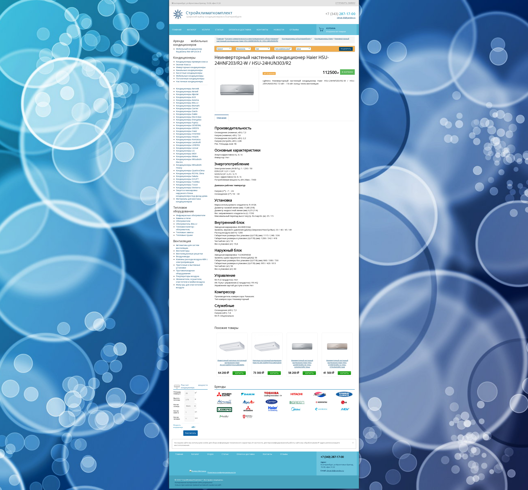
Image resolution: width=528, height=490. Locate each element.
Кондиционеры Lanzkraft (188, 142)
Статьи (219, 29)
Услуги (206, 29)
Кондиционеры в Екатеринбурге (296, 38)
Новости (279, 29)
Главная (177, 29)
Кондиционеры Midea (187, 156)
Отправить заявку (345, 3)
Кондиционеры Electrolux (188, 116)
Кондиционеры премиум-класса (192, 61)
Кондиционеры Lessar (187, 148)
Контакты (262, 29)
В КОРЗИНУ (347, 72)
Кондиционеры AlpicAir (187, 94)
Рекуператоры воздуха (187, 276)
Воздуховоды (183, 256)
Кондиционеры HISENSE (188, 133)
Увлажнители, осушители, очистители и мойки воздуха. (190, 280)
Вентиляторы (182, 250)
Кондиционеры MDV (186, 153)
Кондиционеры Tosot (187, 184)
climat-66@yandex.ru (346, 17)
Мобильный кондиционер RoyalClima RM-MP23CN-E (189, 50)
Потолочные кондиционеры (190, 78)
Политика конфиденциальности (221, 472)
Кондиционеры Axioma (187, 100)
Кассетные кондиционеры (189, 72)
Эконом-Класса (183, 64)
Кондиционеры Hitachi (187, 136)
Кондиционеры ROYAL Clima (190, 173)
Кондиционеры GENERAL (188, 125)
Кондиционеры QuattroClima (190, 170)
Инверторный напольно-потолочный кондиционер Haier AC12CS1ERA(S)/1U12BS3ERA (232, 363)
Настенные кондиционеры (189, 81)
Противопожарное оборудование (185, 272)
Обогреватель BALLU (186, 223)
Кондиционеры (184, 58)
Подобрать (346, 49)
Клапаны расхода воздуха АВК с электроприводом (192, 260)
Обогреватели (183, 221)
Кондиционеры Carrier (187, 108)
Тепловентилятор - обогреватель (185, 228)
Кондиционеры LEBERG (188, 145)
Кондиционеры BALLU (187, 102)
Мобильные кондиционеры (190, 75)
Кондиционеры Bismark (188, 105)
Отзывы (294, 29)
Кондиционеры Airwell (187, 91)
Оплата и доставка (240, 29)
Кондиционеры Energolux (188, 119)
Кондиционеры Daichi (186, 111)
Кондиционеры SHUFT (187, 179)
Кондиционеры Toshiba (188, 181)
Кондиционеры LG (185, 150)
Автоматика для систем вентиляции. (187, 246)
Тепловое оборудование (183, 209)
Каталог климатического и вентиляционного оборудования (251, 38)
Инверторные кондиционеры (191, 67)
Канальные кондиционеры (189, 70)
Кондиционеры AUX (186, 97)
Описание (221, 117)
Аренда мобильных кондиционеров (190, 43)
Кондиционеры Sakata (187, 176)
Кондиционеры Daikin (186, 114)
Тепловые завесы (184, 232)
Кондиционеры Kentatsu (188, 139)
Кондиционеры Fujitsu (187, 122)
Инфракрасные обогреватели (190, 215)
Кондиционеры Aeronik (187, 88)
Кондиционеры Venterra (188, 187)
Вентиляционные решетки (189, 253)
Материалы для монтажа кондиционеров (188, 200)
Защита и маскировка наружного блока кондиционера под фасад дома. (192, 193)
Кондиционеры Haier (186, 131)
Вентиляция (182, 241)
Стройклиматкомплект (177, 15)
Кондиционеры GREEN (187, 128)
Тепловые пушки (184, 235)
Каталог (191, 29)
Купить (239, 373)
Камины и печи (183, 218)
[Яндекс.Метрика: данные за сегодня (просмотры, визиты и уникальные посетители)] (197, 471)
